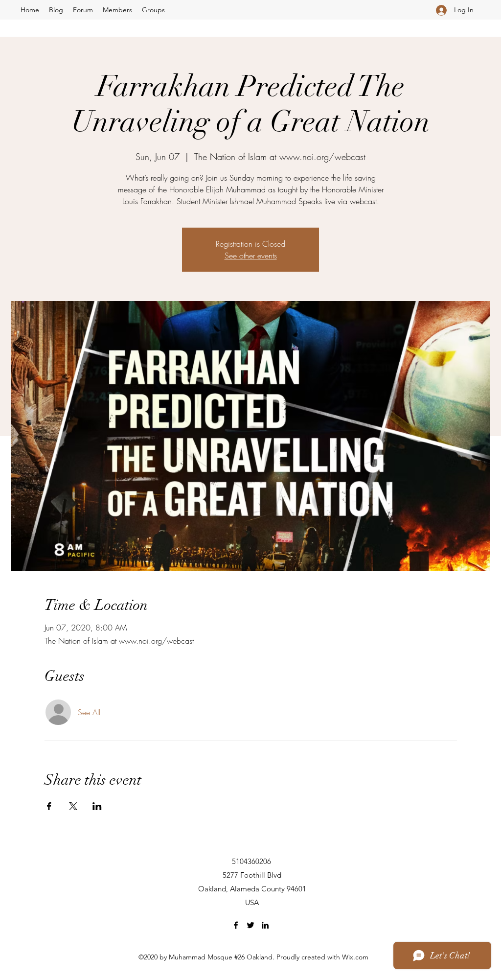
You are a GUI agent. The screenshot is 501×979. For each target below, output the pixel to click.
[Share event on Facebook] (49, 806)
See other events (251, 255)
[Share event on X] (73, 806)
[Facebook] (236, 925)
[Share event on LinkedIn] (97, 806)
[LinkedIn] (265, 925)
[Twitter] (250, 925)
